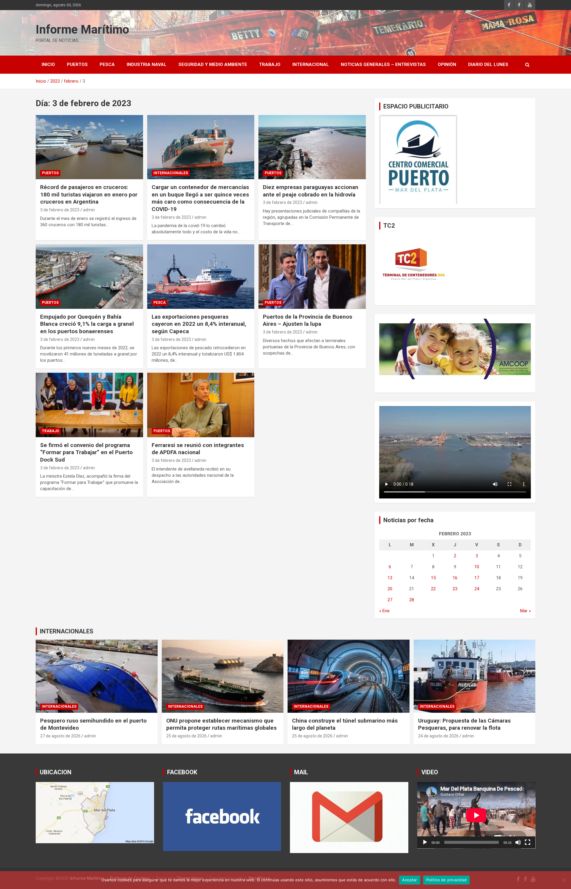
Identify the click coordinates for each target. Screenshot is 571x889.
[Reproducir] (425, 842)
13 (390, 577)
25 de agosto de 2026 (186, 736)
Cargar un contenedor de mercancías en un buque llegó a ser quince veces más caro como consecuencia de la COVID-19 (200, 198)
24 (476, 588)
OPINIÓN (447, 64)
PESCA (107, 64)
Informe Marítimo (82, 30)
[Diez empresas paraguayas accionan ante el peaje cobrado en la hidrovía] (312, 147)
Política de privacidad (446, 879)
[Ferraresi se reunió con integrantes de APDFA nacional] (201, 405)
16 (455, 577)
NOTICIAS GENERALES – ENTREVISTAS (383, 64)
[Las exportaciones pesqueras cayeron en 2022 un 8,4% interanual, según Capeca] (201, 276)
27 (390, 599)
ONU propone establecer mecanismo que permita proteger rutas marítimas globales (221, 724)
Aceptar (409, 879)
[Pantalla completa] (528, 842)
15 (433, 577)
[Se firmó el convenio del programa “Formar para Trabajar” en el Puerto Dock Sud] (89, 405)
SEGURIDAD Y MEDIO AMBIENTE (212, 64)
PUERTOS (77, 64)
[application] (476, 815)
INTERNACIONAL (310, 64)
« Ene (384, 610)
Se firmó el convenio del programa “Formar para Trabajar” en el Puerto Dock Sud (86, 452)
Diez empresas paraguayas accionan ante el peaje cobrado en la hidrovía (310, 191)
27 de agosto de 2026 (60, 736)
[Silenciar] (518, 842)
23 (455, 588)
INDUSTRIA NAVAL (147, 64)
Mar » (525, 610)
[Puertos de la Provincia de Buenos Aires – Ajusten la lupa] (312, 276)
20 (390, 588)
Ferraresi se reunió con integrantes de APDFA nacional (198, 449)
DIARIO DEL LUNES (488, 64)
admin (89, 209)
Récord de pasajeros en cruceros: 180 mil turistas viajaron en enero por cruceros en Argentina (88, 194)
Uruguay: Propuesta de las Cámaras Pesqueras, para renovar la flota (464, 724)
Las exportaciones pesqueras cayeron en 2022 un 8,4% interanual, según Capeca (199, 324)
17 (476, 577)
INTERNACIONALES (170, 173)
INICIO (48, 64)
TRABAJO (269, 64)
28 (411, 599)
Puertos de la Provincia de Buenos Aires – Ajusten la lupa (307, 320)
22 (433, 588)
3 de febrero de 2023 (59, 209)
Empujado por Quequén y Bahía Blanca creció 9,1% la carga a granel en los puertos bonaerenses (87, 324)
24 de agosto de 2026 (438, 736)
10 (476, 566)
